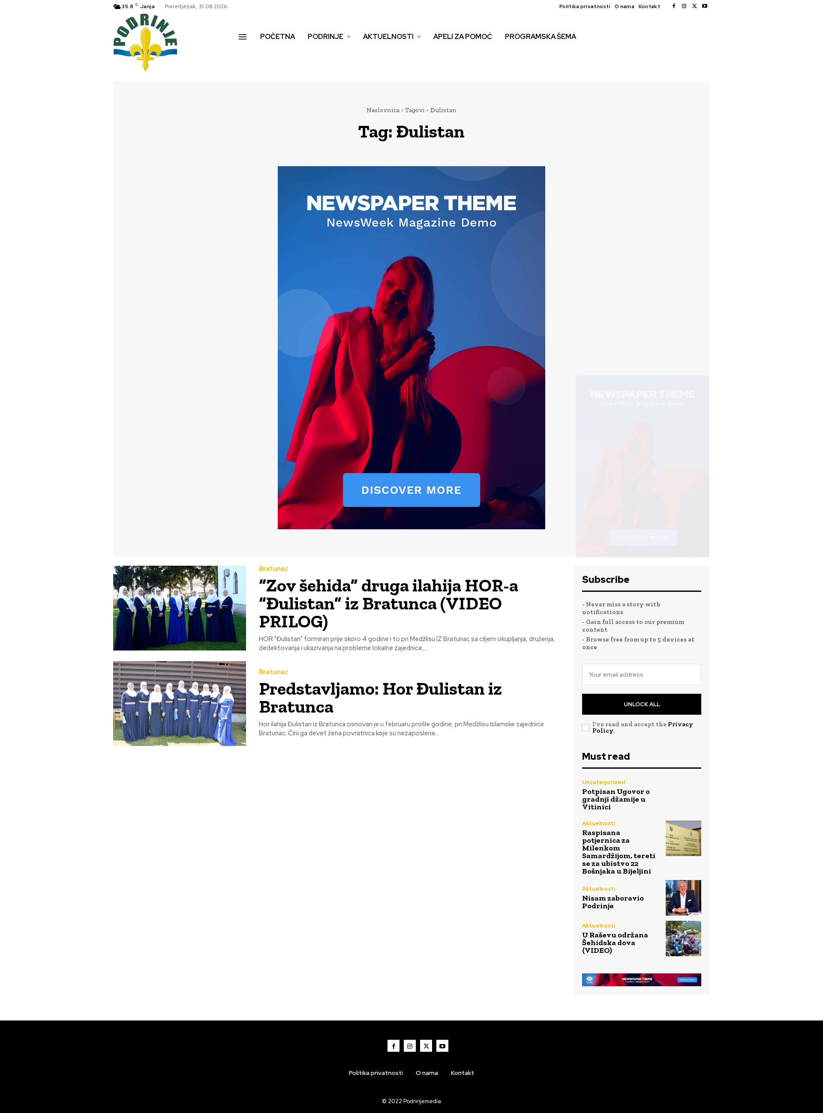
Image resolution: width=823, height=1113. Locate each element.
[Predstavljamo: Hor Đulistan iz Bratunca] (179, 703)
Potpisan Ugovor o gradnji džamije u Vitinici (616, 799)
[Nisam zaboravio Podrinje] (683, 898)
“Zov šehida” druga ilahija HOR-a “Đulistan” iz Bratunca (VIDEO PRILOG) (388, 603)
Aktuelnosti (598, 823)
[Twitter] (694, 6)
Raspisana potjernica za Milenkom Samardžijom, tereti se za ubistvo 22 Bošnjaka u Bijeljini (618, 852)
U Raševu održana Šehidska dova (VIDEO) (615, 942)
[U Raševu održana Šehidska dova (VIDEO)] (683, 938)
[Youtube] (705, 6)
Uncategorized (603, 782)
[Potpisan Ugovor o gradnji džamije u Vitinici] (683, 795)
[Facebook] (674, 6)
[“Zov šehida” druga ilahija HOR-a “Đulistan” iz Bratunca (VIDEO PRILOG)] (179, 608)
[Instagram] (684, 6)
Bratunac (273, 569)
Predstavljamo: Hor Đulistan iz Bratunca (380, 697)
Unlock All (642, 704)
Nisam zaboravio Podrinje (613, 901)
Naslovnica (382, 110)
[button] (248, 55)
